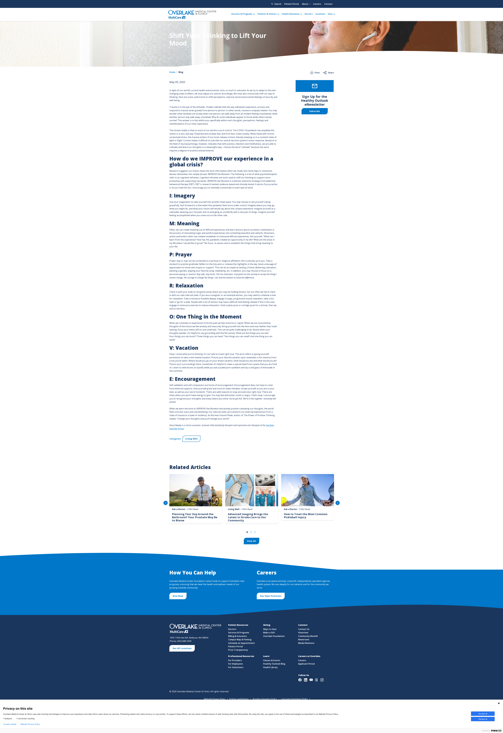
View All (251, 541)
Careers (317, 3)
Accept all (483, 714)
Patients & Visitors (267, 13)
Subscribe (314, 111)
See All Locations (182, 648)
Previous (165, 503)
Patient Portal (291, 3)
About (305, 3)
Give (330, 13)
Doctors (309, 13)
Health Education (290, 13)
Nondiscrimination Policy (265, 698)
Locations (320, 13)
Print (317, 72)
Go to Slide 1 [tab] (247, 532)
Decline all (483, 719)
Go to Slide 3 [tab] (255, 532)
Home (172, 72)
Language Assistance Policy (294, 698)
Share (331, 72)
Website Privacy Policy (214, 698)
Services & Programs (241, 13)
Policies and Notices (239, 698)
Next (337, 503)
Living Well (191, 438)
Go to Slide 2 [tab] (251, 532)
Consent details (9, 724)
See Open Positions (270, 596)
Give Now (178, 596)
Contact (328, 3)
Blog (181, 72)
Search (277, 3)
